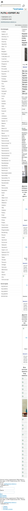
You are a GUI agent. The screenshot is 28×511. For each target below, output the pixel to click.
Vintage (4, 264)
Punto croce (5, 225)
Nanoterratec (5, 183)
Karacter (4, 111)
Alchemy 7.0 (5, 36)
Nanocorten (5, 145)
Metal (3, 126)
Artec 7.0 (4, 46)
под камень (4, 288)
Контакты (24, 27)
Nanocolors (5, 138)
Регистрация (3, 495)
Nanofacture (5, 158)
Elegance (4, 64)
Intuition (4, 103)
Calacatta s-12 (6, 56)
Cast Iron (4, 59)
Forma (3, 88)
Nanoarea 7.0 (5, 136)
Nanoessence (5, 150)
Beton (3, 49)
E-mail (23, 109)
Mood (3, 133)
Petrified (4, 217)
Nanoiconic (5, 170)
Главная (24, 29)
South (3, 237)
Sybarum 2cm (5, 252)
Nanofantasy (5, 163)
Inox (3, 98)
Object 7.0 (4, 200)
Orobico (4, 205)
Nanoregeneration (7, 173)
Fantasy (4, 79)
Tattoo (3, 257)
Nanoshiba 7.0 (6, 178)
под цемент (4, 291)
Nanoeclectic (5, 148)
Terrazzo (4, 262)
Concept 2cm (5, 61)
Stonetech (4, 247)
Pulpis (3, 222)
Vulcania (4, 267)
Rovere (4, 235)
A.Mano (4, 31)
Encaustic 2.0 (5, 71)
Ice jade (4, 93)
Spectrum (4, 240)
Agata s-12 (5, 34)
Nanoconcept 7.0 (6, 143)
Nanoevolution (6, 155)
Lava (3, 113)
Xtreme (4, 274)
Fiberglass (4, 81)
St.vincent (4, 242)
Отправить (24, 129)
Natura (3, 185)
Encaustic (4, 69)
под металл (4, 286)
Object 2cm (5, 197)
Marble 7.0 (4, 121)
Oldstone (4, 202)
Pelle (3, 215)
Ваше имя (24, 105)
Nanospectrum (6, 180)
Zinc (3, 277)
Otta (3, 207)
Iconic (3, 96)
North (3, 192)
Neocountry (5, 188)
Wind (3, 272)
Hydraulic (4, 91)
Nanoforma (5, 165)
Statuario (4, 245)
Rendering (4, 232)
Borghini (4, 51)
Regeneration (5, 230)
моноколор (4, 296)
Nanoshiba (5, 175)
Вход (1, 494)
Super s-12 (5, 250)
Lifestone (4, 116)
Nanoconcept (5, 140)
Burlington (4, 54)
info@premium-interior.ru (8, 22)
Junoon (4, 108)
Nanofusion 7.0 (6, 168)
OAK (3, 195)
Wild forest (4, 269)
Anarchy (4, 41)
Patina (3, 212)
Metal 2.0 (4, 128)
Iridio (3, 106)
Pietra (3, 220)
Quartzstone (5, 227)
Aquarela (4, 44)
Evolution (4, 76)
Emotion (4, 66)
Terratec (4, 259)
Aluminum (4, 39)
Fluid (3, 86)
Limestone (4, 118)
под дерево (4, 293)
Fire (3, 83)
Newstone (4, 190)
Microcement (5, 131)
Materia (4, 123)
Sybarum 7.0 (5, 254)
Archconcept (5, 279)
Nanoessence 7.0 (6, 153)
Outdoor (4, 210)
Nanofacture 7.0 (6, 160)
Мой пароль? (3, 496)
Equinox (4, 74)
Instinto (4, 101)
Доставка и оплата (21, 25)
